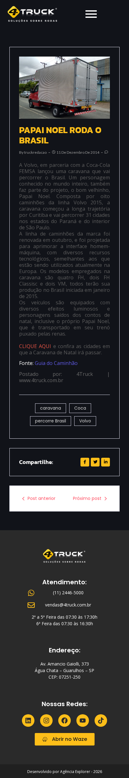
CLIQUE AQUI (35, 346)
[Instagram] (46, 720)
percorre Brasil (50, 421)
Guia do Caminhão (57, 363)
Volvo (85, 421)
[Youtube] (82, 720)
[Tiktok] (101, 720)
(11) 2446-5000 (68, 593)
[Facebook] (64, 720)
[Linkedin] (28, 720)
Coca (80, 408)
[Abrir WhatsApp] (113, 762)
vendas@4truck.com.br (68, 605)
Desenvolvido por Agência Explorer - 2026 (64, 771)
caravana (50, 408)
